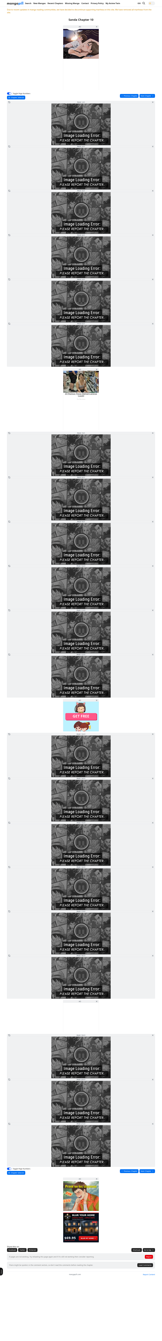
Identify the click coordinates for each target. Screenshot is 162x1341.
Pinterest (32, 1250)
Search (28, 3)
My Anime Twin (113, 3)
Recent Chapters (55, 3)
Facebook (12, 1250)
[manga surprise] (139, 3)
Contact (85, 3)
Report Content (149, 1274)
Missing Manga (72, 3)
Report (149, 1257)
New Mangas (39, 3)
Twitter (22, 1250)
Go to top (147, 1250)
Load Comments (145, 1265)
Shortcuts (136, 1250)
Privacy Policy (97, 3)
